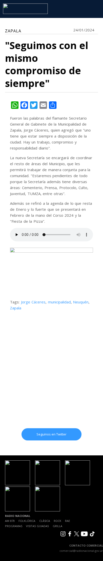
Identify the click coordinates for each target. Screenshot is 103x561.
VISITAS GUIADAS (37, 526)
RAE (67, 521)
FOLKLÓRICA (26, 521)
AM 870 (10, 521)
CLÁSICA (44, 521)
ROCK (57, 521)
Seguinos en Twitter (51, 434)
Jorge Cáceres (33, 301)
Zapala (15, 307)
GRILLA (57, 526)
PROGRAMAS (13, 526)
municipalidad (59, 301)
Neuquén (80, 301)
